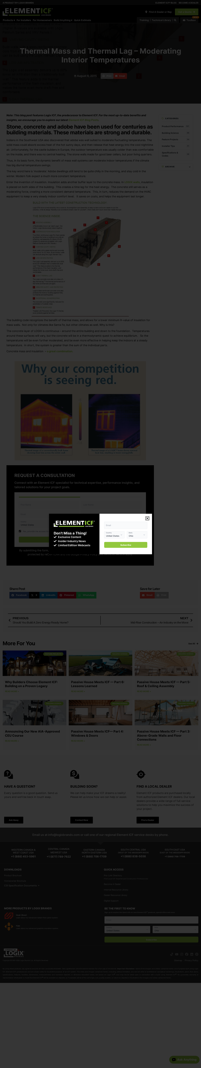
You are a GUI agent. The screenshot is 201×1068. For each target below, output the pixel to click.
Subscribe (125, 545)
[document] (100, 534)
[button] (147, 518)
